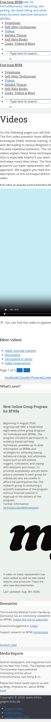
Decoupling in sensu (18, 359)
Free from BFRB (11, 2)
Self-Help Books (16, 39)
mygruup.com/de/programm (21, 507)
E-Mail (34, 626)
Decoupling (12, 355)
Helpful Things (16, 35)
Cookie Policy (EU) (17, 717)
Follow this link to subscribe (30, 619)
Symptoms (12, 23)
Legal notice (13, 713)
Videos (10, 31)
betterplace (41, 632)
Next (26, 370)
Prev (20, 370)
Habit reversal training (20, 351)
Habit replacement (18, 363)
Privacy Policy (14, 708)
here (3, 690)
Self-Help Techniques (20, 27)
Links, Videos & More (20, 44)
